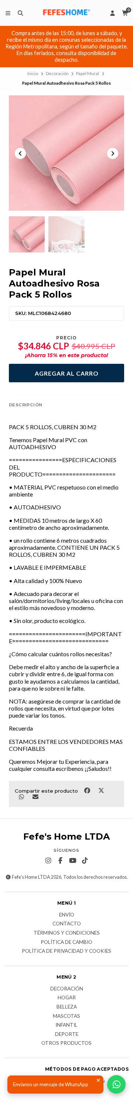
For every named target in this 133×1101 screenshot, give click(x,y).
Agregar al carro (67, 373)
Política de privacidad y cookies (66, 951)
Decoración (57, 73)
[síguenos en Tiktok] (85, 860)
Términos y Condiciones (67, 933)
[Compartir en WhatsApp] (22, 796)
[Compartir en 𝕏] (101, 790)
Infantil (66, 1025)
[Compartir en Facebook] (88, 790)
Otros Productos (66, 1043)
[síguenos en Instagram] (48, 860)
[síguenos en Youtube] (73, 860)
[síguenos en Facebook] (61, 860)
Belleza (67, 1007)
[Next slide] (112, 153)
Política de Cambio (66, 942)
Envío (66, 915)
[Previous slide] (20, 153)
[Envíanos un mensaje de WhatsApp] (116, 1084)
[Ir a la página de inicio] (66, 13)
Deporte (66, 1034)
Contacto (66, 923)
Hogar (67, 997)
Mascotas (66, 1016)
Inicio (32, 73)
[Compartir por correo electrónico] (35, 796)
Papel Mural (87, 73)
